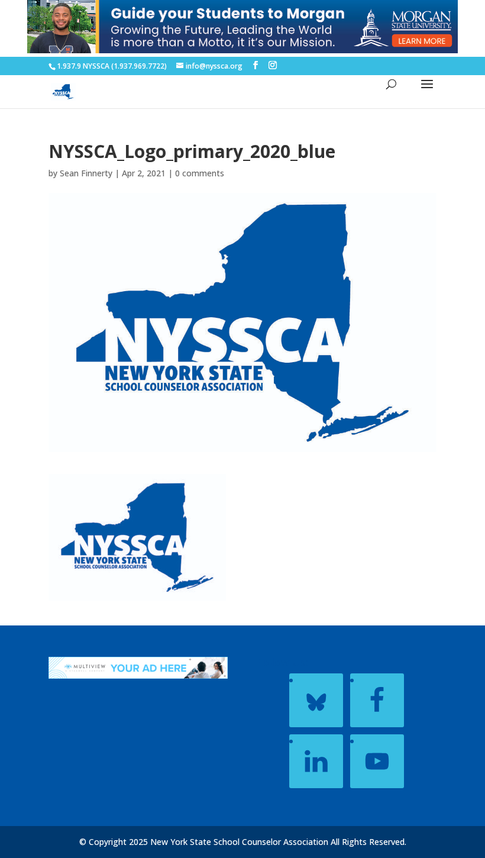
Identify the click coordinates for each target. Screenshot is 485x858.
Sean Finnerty (86, 173)
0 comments (199, 173)
